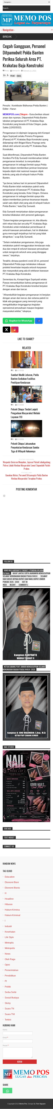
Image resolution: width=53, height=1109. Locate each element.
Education (10, 877)
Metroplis (9, 943)
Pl (6, 981)
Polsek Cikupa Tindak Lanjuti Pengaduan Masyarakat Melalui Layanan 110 (25, 413)
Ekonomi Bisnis (12, 888)
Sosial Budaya (12, 998)
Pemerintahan (11, 970)
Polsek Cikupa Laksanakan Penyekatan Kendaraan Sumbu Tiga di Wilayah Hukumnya (25, 447)
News (7, 954)
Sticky (8, 1003)
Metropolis (16, 71)
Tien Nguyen (41, 1104)
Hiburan (9, 904)
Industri (8, 926)
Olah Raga (10, 959)
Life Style (9, 937)
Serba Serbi (10, 992)
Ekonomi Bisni (12, 882)
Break (7, 36)
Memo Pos (23, 1104)
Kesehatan (10, 932)
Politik (8, 987)
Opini (7, 965)
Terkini (8, 1020)
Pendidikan (10, 975)
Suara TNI (10, 1014)
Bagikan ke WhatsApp (20, 321)
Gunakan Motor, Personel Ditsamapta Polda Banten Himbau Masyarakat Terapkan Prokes (26, 477)
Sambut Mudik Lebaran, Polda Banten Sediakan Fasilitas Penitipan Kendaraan (25, 378)
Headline (9, 899)
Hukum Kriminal (12, 915)
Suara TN (9, 1008)
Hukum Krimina (12, 910)
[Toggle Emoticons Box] (4, 495)
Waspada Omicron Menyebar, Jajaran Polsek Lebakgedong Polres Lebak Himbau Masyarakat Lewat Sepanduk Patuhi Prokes (26, 465)
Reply (7, 71)
